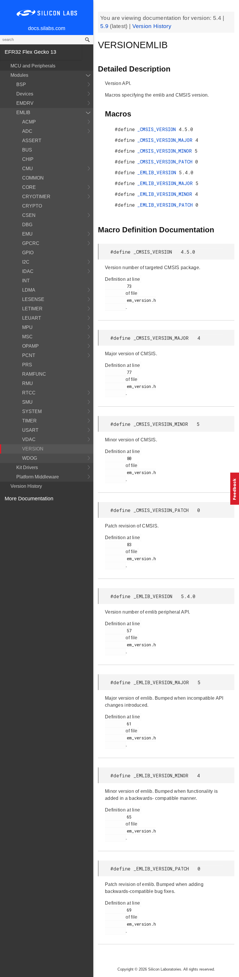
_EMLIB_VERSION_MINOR (166, 194)
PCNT (28, 355)
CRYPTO (32, 205)
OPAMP (30, 346)
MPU (27, 327)
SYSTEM (32, 411)
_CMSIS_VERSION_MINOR (166, 151)
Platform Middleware (37, 476)
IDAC (28, 271)
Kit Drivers (27, 467)
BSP (21, 84)
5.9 (105, 26)
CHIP (28, 159)
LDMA (28, 290)
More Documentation (29, 498)
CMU (27, 168)
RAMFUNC (34, 374)
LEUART (31, 318)
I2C (25, 262)
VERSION (32, 448)
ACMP (29, 121)
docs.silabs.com (46, 28)
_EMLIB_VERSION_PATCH (166, 205)
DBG (27, 224)
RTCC (29, 392)
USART (30, 430)
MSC (27, 336)
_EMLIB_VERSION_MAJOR (166, 183)
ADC (27, 131)
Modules (19, 75)
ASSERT (31, 140)
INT (26, 280)
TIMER (29, 420)
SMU (27, 402)
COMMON (33, 177)
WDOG (29, 458)
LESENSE (33, 299)
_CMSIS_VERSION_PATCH (166, 162)
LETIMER (32, 308)
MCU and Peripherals (32, 65)
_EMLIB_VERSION (158, 172)
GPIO (28, 252)
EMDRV (25, 103)
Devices (24, 93)
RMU (27, 383)
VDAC (29, 439)
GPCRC (30, 243)
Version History (26, 486)
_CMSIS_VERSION (158, 129)
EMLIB (23, 112)
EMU (27, 233)
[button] (234, 489)
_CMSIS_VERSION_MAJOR (166, 140)
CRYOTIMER (36, 196)
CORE (29, 187)
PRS (27, 364)
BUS (27, 149)
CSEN (29, 215)
